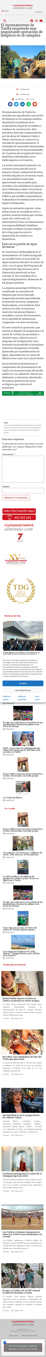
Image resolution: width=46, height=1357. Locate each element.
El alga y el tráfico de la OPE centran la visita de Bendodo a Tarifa (21, 1291)
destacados (16, 428)
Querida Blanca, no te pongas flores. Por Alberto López (21, 1116)
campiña (37, 425)
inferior (7, 430)
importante (36, 428)
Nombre (6, 487)
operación (28, 430)
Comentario (8, 454)
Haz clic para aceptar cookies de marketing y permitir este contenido (23, 1347)
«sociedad (8, 425)
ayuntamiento (27, 425)
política (36, 430)
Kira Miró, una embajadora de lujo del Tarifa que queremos (22, 1058)
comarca (7, 428)
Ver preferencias (23, 690)
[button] (5, 21)
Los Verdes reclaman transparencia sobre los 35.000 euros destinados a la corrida (22, 1234)
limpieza (14, 430)
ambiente (17, 425)
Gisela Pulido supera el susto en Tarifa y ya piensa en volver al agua (21, 999)
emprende (26, 428)
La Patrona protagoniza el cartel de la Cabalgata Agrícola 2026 (22, 1174)
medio (21, 430)
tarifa (6, 433)
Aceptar (23, 683)
